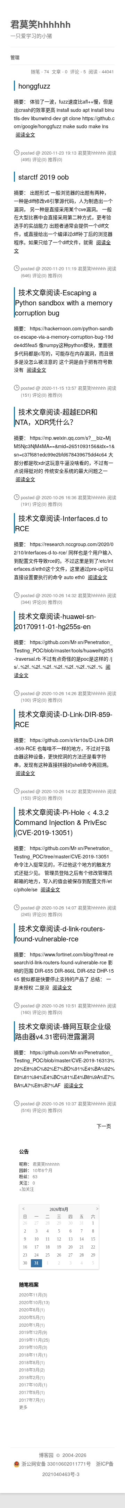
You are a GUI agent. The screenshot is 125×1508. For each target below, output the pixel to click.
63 (35, 1176)
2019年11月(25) (34, 1340)
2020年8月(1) (32, 1309)
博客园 (46, 1454)
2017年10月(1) (33, 1384)
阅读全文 (25, 134)
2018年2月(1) (32, 1377)
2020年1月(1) (32, 1325)
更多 (23, 1407)
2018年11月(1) (33, 1355)
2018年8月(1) (32, 1362)
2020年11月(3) (33, 1294)
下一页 (104, 1125)
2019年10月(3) (33, 1347)
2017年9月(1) (32, 1392)
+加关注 (26, 1189)
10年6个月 (42, 1170)
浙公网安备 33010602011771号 (56, 1463)
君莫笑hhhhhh (40, 24)
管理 (14, 57)
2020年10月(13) (34, 1302)
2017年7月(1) (32, 1400)
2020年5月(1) (32, 1317)
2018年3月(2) (32, 1370)
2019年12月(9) (33, 1332)
